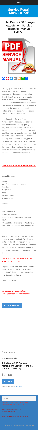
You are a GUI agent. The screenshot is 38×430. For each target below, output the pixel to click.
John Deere (19, 386)
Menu (19, 2)
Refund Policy (23, 402)
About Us (5, 402)
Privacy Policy (13, 402)
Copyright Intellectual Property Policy (14, 404)
